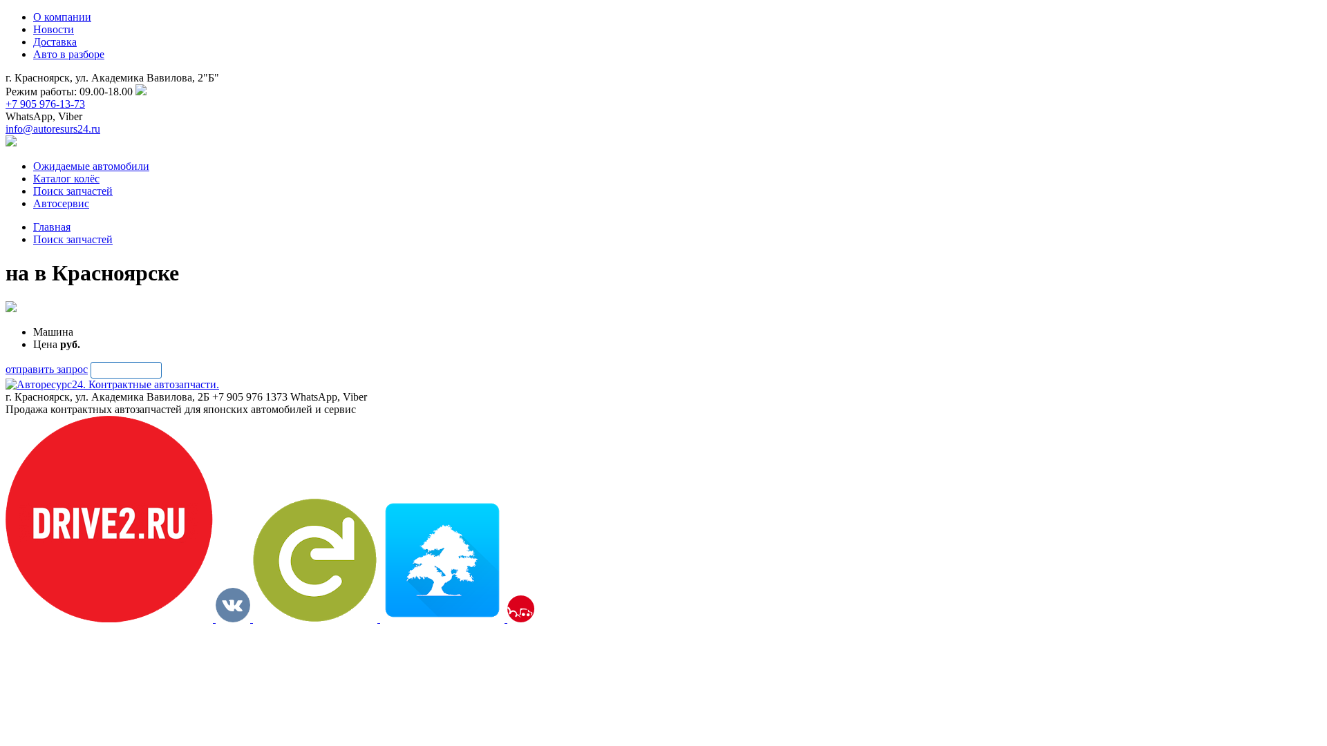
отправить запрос (47, 369)
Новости (53, 29)
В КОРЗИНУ (126, 370)
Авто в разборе (68, 54)
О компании (62, 17)
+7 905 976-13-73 (45, 104)
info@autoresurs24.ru (53, 129)
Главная (51, 227)
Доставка (55, 42)
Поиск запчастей (73, 239)
